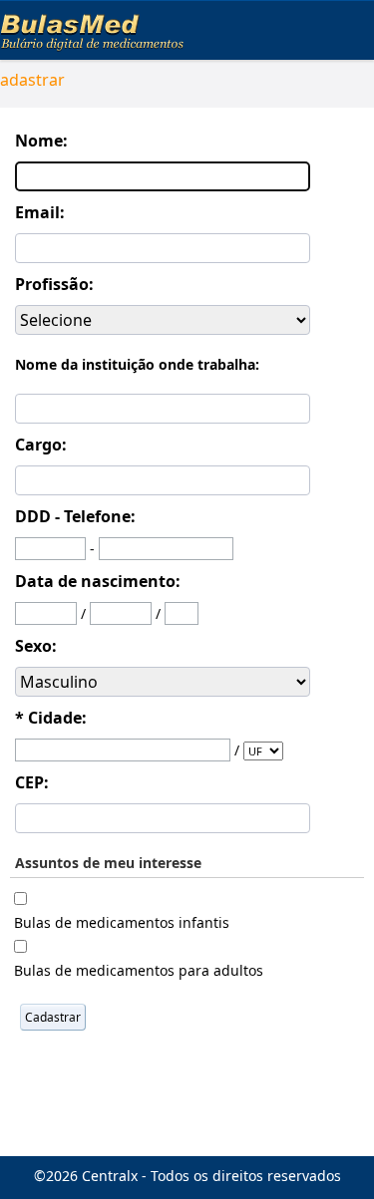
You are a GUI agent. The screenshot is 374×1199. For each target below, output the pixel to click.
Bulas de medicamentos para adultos (138, 970)
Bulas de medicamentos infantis (121, 922)
